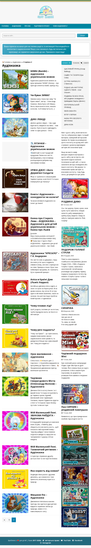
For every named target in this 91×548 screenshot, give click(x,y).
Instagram (46, 543)
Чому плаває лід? (41, 305)
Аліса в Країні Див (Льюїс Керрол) (42, 281)
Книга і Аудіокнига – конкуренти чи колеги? (45, 196)
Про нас (28, 26)
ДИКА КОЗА (68, 124)
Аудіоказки (16, 26)
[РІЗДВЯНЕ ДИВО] (75, 198)
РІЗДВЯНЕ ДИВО (71, 201)
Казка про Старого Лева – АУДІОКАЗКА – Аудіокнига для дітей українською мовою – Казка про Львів (44, 224)
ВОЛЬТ (66, 521)
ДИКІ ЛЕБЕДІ (38, 119)
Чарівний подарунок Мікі (74, 355)
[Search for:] (39, 35)
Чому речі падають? (43, 329)
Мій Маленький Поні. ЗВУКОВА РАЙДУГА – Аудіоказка (43, 415)
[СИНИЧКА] (75, 304)
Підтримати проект (41, 26)
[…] (53, 109)
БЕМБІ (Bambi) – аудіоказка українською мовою (43, 74)
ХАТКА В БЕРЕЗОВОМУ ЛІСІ (74, 439)
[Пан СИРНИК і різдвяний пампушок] (75, 403)
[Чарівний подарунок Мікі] (75, 349)
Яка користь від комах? (45, 470)
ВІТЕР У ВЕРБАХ (70, 114)
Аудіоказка (17, 62)
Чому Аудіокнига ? (60, 26)
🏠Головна (6, 62)
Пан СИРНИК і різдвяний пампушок (74, 408)
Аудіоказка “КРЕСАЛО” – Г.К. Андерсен (45, 255)
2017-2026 (36, 540)
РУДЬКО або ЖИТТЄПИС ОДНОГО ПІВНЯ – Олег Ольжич (73, 89)
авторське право (52, 540)
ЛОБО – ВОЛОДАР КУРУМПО (75, 459)
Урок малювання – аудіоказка (42, 355)
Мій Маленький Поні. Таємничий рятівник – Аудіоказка (44, 449)
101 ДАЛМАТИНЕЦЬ (71, 500)
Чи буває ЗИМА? (40, 95)
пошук (82, 35)
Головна (5, 26)
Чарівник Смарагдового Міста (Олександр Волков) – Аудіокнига (43, 382)
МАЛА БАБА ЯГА (70, 111)
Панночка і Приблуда (72, 480)
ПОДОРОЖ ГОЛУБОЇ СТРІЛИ (73, 251)
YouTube (67, 540)
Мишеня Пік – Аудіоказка (39, 496)
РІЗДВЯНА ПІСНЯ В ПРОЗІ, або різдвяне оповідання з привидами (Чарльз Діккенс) (74, 98)
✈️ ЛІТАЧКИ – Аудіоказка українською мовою (43, 146)
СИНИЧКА (67, 307)
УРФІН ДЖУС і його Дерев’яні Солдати (42, 171)
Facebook (78, 540)
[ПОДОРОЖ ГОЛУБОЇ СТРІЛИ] (75, 245)
